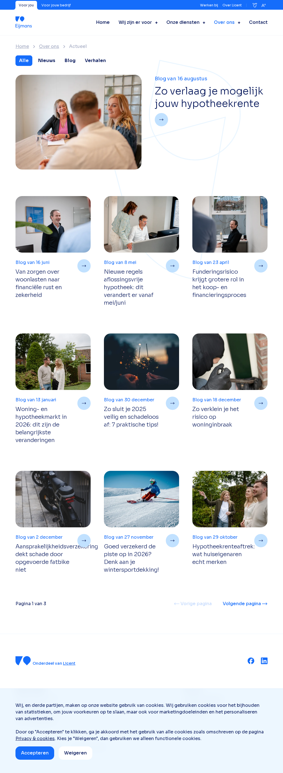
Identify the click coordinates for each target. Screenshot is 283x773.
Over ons (49, 46)
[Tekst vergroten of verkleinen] (264, 5)
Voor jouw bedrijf (56, 5)
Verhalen (95, 60)
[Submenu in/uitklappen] (155, 22)
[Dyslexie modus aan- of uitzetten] (255, 5)
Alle (24, 60)
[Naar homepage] (23, 22)
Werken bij (209, 5)
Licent (69, 663)
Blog (70, 60)
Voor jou (26, 5)
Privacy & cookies (35, 738)
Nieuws (46, 60)
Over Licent (232, 5)
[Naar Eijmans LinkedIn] (264, 661)
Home (22, 46)
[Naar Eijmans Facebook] (251, 661)
